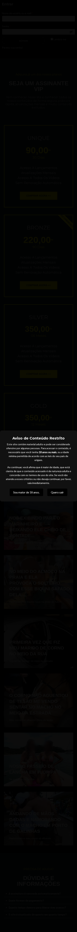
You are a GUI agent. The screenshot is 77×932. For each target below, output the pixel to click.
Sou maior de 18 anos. (26, 492)
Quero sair (57, 492)
